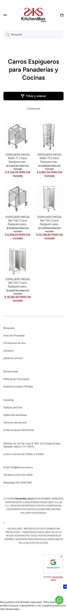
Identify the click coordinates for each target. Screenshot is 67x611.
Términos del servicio (14, 422)
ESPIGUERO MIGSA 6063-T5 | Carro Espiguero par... (49, 158)
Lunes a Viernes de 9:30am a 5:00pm (23, 454)
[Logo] (33, 15)
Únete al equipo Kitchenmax (18, 430)
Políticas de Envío (12, 407)
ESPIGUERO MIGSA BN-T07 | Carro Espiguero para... (18, 283)
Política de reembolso (15, 415)
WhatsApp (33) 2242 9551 (17, 482)
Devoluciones (10, 371)
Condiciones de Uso (14, 343)
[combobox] (33, 34)
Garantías (8, 400)
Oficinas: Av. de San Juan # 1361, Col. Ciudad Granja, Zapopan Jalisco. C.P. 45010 (32, 445)
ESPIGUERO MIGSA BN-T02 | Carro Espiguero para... (18, 220)
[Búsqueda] (6, 34)
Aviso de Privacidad (13, 335)
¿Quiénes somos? (13, 358)
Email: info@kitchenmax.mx (18, 467)
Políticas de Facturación (16, 379)
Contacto (8, 350)
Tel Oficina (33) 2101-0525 (17, 474)
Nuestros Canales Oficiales (18, 386)
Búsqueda (8, 328)
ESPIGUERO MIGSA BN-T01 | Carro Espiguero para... (49, 220)
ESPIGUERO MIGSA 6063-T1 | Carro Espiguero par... (18, 158)
